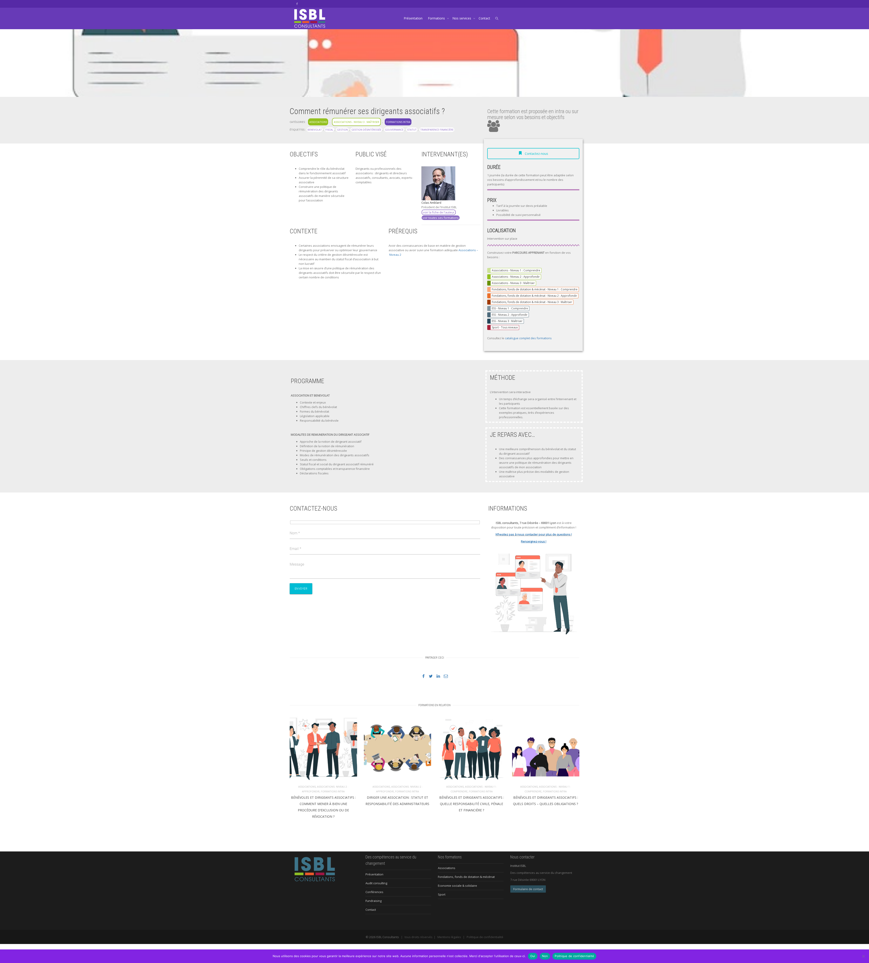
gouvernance (394, 129)
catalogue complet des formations (528, 338)
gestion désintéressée (366, 129)
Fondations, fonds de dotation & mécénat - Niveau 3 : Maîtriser (532, 302)
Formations (437, 18)
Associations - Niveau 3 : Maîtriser (356, 122)
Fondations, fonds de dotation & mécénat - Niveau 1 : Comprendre (535, 289)
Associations (318, 122)
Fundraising (373, 901)
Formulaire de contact (528, 889)
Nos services (462, 18)
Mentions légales (449, 937)
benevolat (315, 129)
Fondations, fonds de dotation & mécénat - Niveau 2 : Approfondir (534, 296)
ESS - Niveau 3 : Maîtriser (507, 321)
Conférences (374, 892)
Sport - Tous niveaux (505, 327)
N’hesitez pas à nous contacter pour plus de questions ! (534, 534)
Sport (441, 894)
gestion (342, 129)
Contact (484, 18)
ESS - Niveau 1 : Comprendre (510, 308)
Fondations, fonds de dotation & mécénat (466, 877)
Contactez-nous (536, 153)
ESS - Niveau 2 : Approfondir (510, 315)
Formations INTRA (398, 122)
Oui (532, 956)
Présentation (413, 18)
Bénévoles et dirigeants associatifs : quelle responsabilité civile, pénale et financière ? (471, 803)
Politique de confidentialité (485, 937)
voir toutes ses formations (441, 218)
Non (545, 956)
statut (412, 129)
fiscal (329, 129)
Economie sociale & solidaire (457, 886)
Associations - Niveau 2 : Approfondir (516, 277)
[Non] (863, 956)
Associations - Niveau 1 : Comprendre (516, 270)
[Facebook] (297, 3)
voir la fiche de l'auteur (438, 212)
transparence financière (437, 129)
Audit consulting (376, 883)
